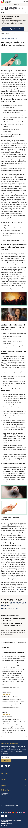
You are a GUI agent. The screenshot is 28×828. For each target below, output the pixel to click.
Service (3, 779)
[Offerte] (22, 8)
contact (3, 579)
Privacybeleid (4, 825)
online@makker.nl (6, 798)
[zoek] (26, 12)
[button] (2, 8)
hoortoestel (19, 589)
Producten (5, 774)
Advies (3, 785)
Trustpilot (17, 615)
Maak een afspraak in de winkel (12, 29)
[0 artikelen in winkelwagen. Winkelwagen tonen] (26, 8)
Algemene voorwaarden (6, 823)
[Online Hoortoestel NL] (11, 8)
